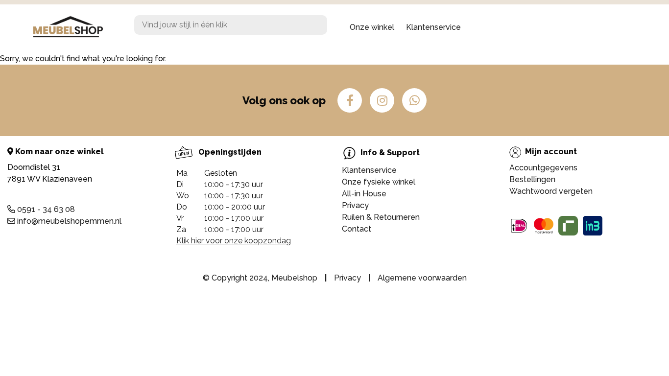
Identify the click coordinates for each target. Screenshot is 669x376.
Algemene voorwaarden (422, 277)
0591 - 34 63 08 (45, 209)
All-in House (364, 193)
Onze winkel (372, 27)
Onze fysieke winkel (378, 182)
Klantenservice (433, 27)
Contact (356, 229)
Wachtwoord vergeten (551, 191)
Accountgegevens (543, 167)
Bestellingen (532, 179)
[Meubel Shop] (74, 27)
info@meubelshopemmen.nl (68, 221)
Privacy (355, 205)
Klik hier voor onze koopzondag (233, 240)
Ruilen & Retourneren (381, 217)
